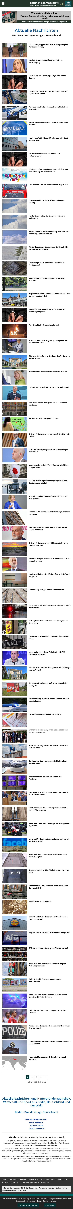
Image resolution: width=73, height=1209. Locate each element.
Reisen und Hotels (36, 1122)
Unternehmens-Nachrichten (36, 1119)
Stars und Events (36, 1125)
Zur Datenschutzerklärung (28, 1205)
